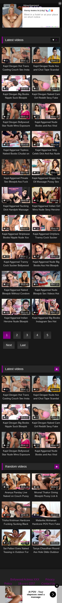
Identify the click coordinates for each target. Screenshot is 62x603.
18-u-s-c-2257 (26, 583)
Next (9, 345)
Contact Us (48, 583)
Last (22, 345)
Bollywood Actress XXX (24, 579)
